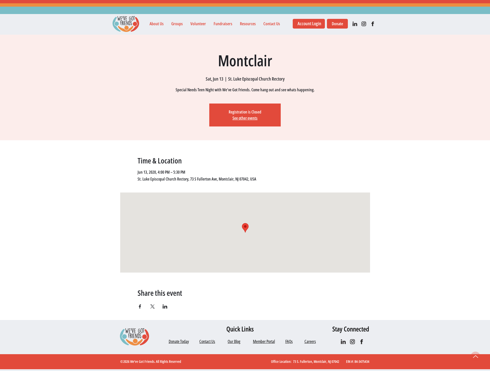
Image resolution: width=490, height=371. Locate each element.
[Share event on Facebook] (140, 306)
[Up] (475, 356)
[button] (156, 24)
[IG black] (363, 23)
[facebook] (372, 23)
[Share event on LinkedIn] (165, 306)
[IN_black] (354, 23)
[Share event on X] (152, 306)
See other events (245, 118)
